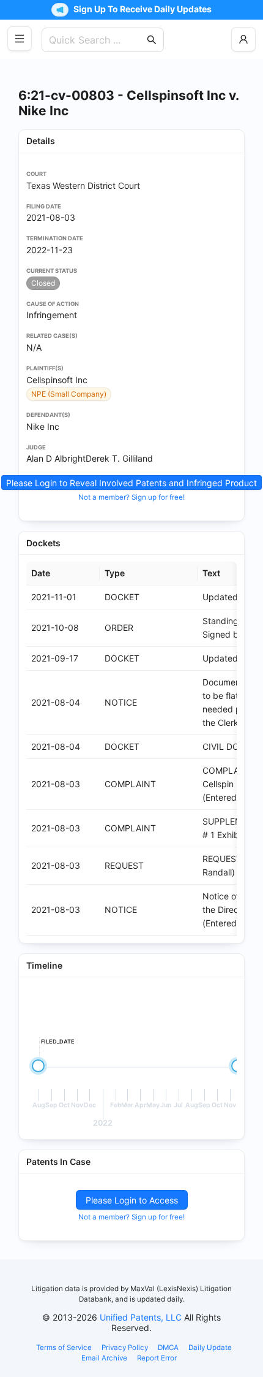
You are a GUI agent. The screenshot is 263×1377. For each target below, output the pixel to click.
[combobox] (96, 39)
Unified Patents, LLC (141, 1317)
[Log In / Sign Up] (243, 39)
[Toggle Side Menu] (19, 38)
